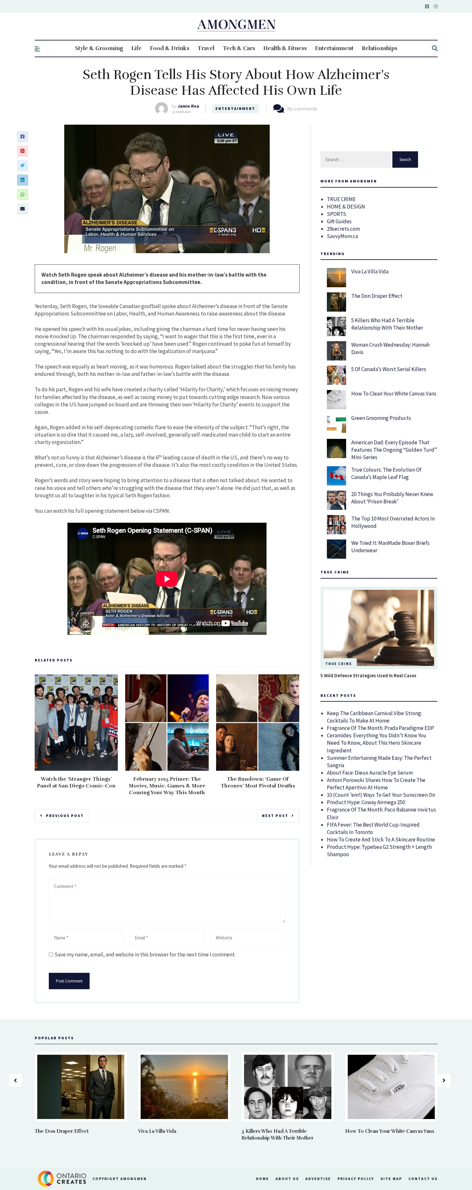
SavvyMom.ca (342, 236)
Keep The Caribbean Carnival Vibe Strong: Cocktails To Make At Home (374, 717)
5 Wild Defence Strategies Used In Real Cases (368, 675)
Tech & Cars (239, 48)
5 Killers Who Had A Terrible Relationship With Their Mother (387, 324)
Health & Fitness (285, 48)
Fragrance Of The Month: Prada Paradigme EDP (380, 728)
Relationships (379, 48)
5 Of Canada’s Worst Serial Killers (388, 369)
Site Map (391, 1178)
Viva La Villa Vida (370, 271)
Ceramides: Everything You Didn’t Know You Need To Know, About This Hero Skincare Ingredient (376, 743)
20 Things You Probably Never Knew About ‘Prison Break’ (392, 498)
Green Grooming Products (381, 418)
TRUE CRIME (341, 199)
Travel (205, 48)
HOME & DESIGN (346, 206)
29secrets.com (343, 228)
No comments (302, 108)
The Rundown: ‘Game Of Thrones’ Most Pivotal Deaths (258, 782)
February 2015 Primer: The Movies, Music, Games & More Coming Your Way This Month (167, 786)
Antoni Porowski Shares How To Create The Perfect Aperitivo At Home (376, 784)
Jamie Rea (188, 106)
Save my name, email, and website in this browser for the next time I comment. (145, 954)
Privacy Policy (355, 1178)
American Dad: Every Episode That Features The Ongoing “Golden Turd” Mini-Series (394, 450)
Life (136, 48)
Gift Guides (339, 221)
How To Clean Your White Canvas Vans (393, 393)
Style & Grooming (99, 48)
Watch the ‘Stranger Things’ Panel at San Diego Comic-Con (76, 782)
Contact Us (423, 1178)
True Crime (338, 664)
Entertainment (334, 48)
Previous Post (65, 815)
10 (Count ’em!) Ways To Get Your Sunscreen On (381, 794)
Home (262, 1178)
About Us (287, 1178)
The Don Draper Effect (376, 295)
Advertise (318, 1178)
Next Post (275, 815)
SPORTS (336, 214)
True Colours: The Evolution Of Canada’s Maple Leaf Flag (386, 473)
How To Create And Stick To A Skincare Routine (381, 839)
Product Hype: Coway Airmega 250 (366, 802)
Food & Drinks (169, 48)
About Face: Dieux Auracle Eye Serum (370, 772)
